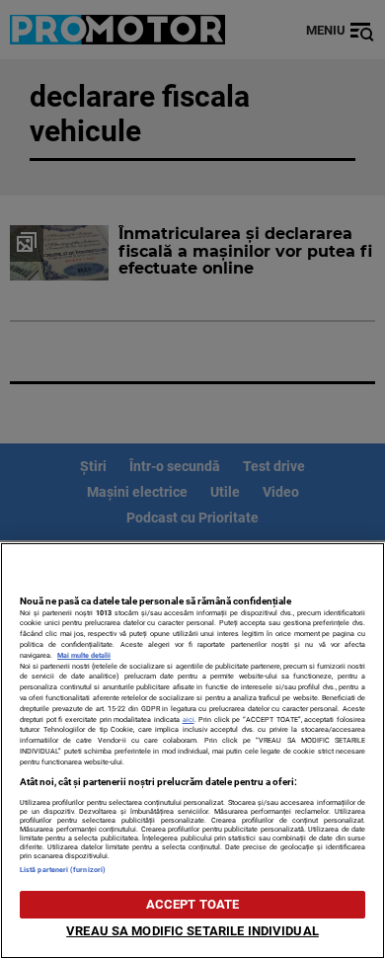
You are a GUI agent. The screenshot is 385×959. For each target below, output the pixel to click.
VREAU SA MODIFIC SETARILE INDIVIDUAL (192, 930)
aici (188, 719)
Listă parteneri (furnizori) (63, 869)
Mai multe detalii (84, 655)
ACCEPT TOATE (193, 904)
